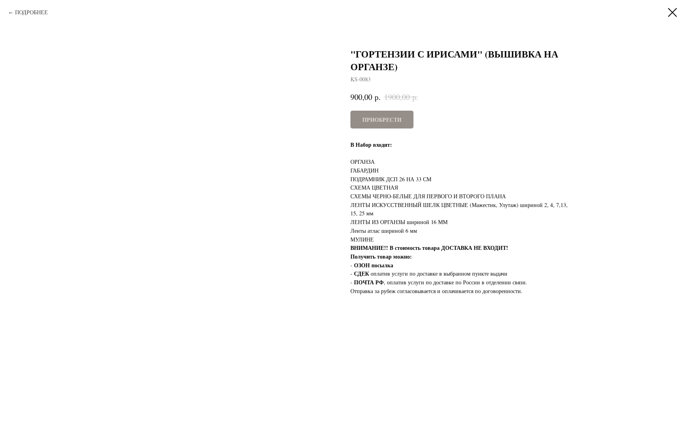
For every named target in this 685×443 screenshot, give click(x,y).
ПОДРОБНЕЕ (31, 12)
